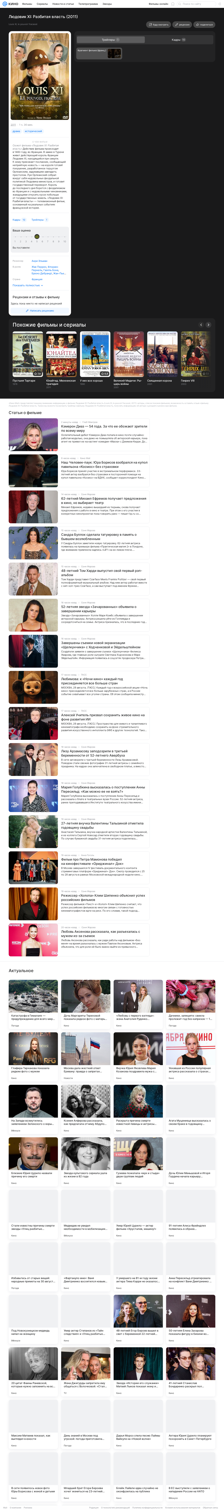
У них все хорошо (91, 380)
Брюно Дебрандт (42, 273)
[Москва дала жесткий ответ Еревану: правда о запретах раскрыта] (85, 1057)
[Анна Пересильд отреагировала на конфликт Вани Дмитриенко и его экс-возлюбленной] (190, 1266)
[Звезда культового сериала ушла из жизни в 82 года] (85, 1162)
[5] (37, 241)
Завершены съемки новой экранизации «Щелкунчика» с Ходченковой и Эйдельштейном (100, 645)
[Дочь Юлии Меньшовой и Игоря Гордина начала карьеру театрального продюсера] (190, 1162)
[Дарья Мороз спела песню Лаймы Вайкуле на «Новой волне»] (138, 1424)
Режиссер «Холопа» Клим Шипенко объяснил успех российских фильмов (103, 898)
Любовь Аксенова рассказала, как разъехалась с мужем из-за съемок (100, 934)
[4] (32, 241)
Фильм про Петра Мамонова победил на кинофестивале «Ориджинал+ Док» (92, 861)
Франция (37, 279)
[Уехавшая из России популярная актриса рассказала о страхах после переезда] (190, 1057)
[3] (26, 241)
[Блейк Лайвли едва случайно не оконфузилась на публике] (138, 1476)
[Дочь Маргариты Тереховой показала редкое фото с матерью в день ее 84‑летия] (85, 1004)
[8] (54, 241)
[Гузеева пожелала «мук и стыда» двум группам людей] (138, 1162)
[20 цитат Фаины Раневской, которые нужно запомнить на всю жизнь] (33, 1371)
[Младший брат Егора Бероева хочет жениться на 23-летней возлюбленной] (85, 1476)
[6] (43, 241)
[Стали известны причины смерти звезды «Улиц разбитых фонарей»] (33, 1214)
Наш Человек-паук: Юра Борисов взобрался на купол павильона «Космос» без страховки (104, 464)
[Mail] (5, 4)
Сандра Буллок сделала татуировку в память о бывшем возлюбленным (99, 537)
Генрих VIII (187, 380)
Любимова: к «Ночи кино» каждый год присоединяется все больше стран (92, 681)
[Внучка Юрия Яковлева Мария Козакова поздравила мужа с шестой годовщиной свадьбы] (138, 1057)
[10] (64, 241)
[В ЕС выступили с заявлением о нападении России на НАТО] (190, 1476)
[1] (15, 241)
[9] (59, 241)
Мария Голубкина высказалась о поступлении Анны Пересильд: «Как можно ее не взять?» (103, 789)
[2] (21, 241)
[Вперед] (208, 325)
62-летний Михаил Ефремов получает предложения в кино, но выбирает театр (103, 501)
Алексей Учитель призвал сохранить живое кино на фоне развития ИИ (103, 717)
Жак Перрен (39, 266)
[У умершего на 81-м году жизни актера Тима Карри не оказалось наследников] (138, 1266)
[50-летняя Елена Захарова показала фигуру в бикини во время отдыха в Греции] (190, 1319)
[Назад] (201, 325)
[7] (48, 241)
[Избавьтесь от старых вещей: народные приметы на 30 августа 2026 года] (33, 1266)
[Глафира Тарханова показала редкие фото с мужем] (33, 1057)
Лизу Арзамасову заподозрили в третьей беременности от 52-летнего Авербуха (94, 753)
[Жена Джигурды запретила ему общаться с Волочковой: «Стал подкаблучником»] (85, 1371)
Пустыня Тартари (24, 380)
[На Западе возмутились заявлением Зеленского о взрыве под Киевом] (33, 1109)
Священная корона (159, 380)
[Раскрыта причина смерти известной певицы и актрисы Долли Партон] (138, 1109)
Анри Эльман (39, 260)
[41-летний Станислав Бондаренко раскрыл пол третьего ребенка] (190, 1371)
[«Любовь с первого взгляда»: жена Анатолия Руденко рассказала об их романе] (138, 1004)
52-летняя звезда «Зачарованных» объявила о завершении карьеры (98, 609)
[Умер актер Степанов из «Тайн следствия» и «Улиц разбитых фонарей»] (85, 1319)
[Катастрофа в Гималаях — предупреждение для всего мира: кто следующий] (33, 1004)
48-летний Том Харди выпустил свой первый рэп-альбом (101, 573)
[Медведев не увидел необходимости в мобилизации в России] (85, 1214)
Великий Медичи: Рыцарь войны (128, 382)
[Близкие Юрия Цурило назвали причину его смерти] (33, 1162)
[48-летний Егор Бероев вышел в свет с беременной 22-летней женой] (138, 1319)
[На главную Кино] (12, 4)
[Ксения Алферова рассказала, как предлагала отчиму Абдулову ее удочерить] (85, 1109)
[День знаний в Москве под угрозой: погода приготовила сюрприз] (85, 1424)
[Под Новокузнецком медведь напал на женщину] (33, 1319)
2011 (13, 124)
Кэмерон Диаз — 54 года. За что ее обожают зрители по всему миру (104, 428)
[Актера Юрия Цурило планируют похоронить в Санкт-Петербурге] (190, 1424)
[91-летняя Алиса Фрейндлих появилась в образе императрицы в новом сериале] (190, 1214)
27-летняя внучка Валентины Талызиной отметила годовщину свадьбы (102, 825)
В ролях (17, 266)
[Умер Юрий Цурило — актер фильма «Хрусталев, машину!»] (138, 1214)
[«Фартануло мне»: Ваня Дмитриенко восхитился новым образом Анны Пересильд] (85, 1266)
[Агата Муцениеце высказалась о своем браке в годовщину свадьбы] (190, 1109)
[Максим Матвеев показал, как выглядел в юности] (33, 1424)
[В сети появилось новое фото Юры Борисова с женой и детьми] (33, 1476)
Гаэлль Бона (50, 270)
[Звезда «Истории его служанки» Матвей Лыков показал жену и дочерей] (138, 1371)
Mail (5, 1507)
